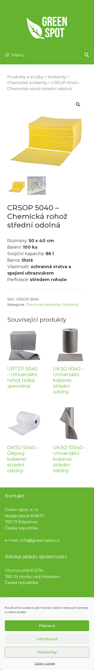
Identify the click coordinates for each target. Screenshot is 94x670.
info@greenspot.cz (40, 540)
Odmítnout (47, 639)
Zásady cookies (44, 663)
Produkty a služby (25, 76)
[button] (78, 104)
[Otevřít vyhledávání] (86, 55)
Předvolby (47, 652)
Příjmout (47, 625)
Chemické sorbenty (27, 82)
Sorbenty (57, 76)
